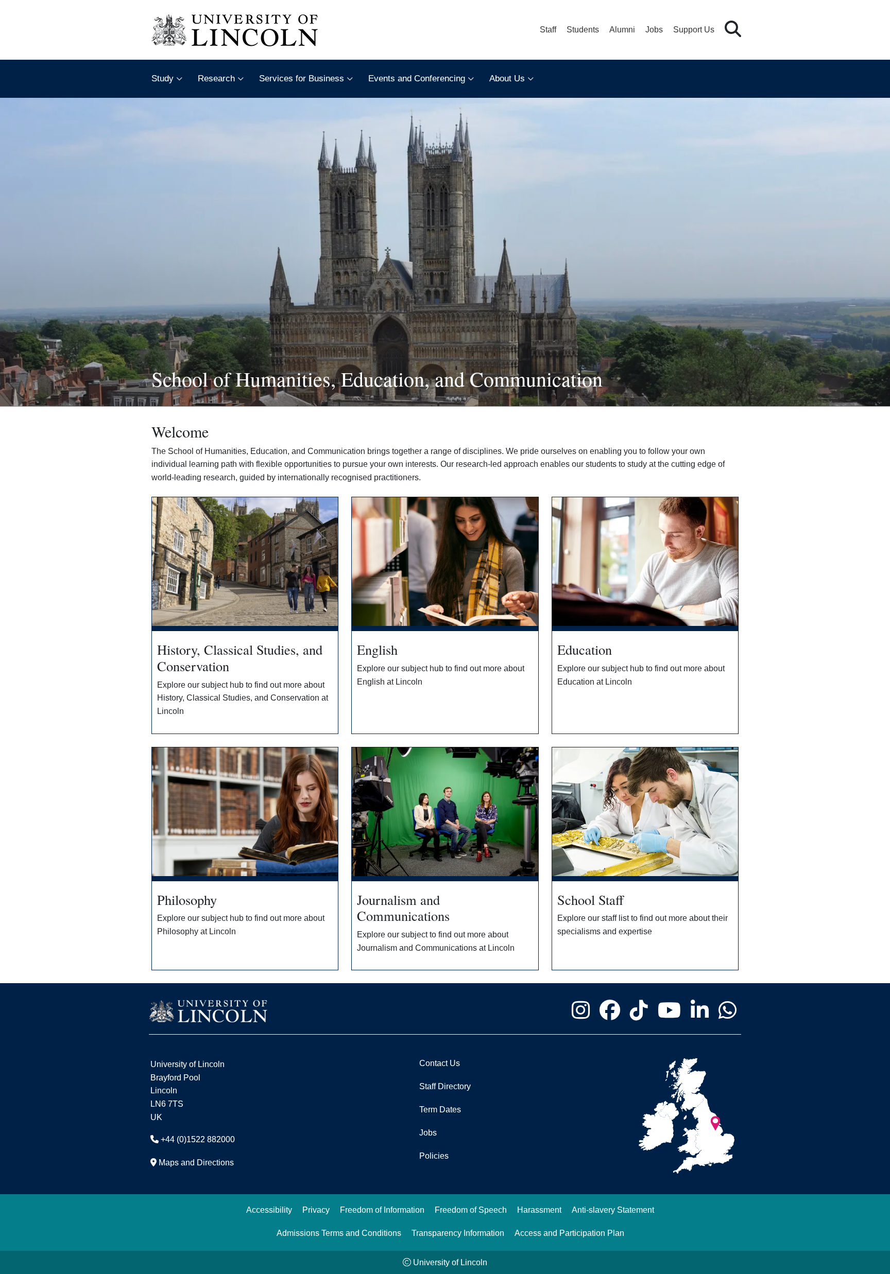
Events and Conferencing (416, 78)
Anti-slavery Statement (613, 1210)
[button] (733, 29)
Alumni (622, 29)
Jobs (654, 29)
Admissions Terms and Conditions (339, 1233)
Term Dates (440, 1109)
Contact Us (439, 1063)
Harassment (539, 1210)
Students (583, 29)
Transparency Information (458, 1233)
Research (216, 78)
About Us (507, 78)
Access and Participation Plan (569, 1233)
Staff (548, 29)
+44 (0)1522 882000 (198, 1139)
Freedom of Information (382, 1210)
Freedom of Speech (471, 1210)
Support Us (693, 29)
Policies (434, 1155)
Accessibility (269, 1210)
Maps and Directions (196, 1162)
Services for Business (301, 78)
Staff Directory (445, 1086)
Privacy (316, 1210)
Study (162, 78)
